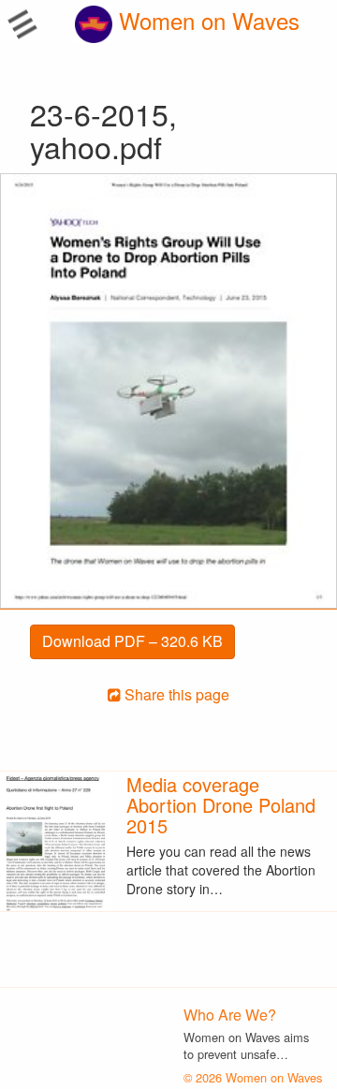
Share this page (175, 694)
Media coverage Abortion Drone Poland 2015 (220, 805)
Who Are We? (229, 1014)
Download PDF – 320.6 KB (132, 641)
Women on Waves (206, 20)
